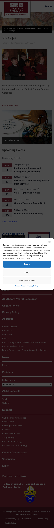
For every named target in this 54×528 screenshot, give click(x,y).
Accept (27, 264)
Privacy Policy (32, 286)
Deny (27, 272)
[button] (49, 242)
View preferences (27, 280)
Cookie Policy (20, 286)
